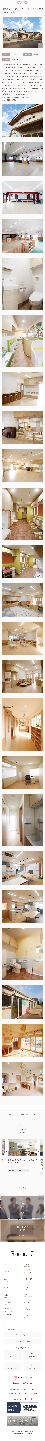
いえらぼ (28, 1269)
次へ (34, 1114)
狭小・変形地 (29, 1279)
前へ (10, 1114)
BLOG (26, 1316)
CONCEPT (8, 1288)
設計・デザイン (10, 1311)
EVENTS (7, 1273)
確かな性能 (8, 1308)
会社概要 (22, 1341)
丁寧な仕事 (8, 1314)
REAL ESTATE (29, 1296)
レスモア (28, 1273)
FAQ (27, 1309)
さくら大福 (28, 1302)
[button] (6, 1150)
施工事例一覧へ (23, 1114)
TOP (5, 1265)
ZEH (5, 1325)
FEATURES (8, 1304)
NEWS (6, 1280)
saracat (28, 1282)
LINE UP (28, 1265)
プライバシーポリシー (10, 1329)
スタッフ (22, 1335)
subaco (27, 1276)
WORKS (6, 1296)
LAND (26, 1288)
